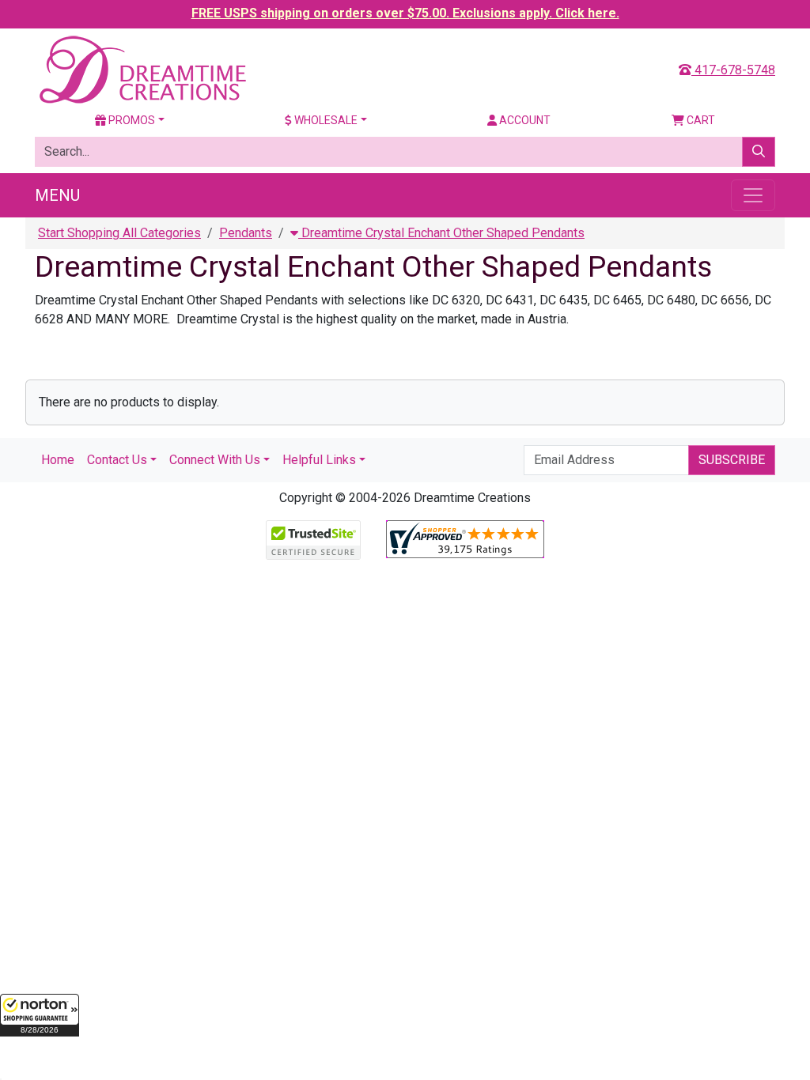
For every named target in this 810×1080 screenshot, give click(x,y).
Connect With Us (214, 459)
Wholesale (325, 120)
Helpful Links (319, 459)
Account (524, 120)
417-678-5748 (733, 69)
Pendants (245, 232)
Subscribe (731, 459)
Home (57, 459)
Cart (699, 120)
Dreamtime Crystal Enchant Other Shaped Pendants (441, 232)
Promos (130, 120)
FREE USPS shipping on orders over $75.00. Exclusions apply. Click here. (405, 13)
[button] (39, 1015)
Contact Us (117, 459)
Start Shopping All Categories (119, 232)
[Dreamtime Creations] (141, 69)
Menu (57, 195)
